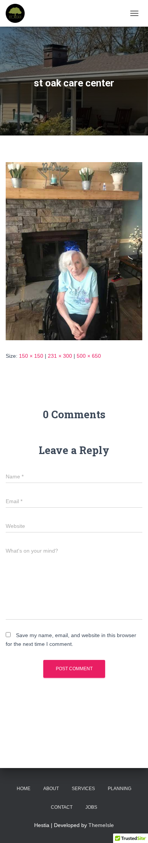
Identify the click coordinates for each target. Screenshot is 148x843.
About (51, 788)
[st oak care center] (74, 251)
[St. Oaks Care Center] (18, 13)
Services (83, 788)
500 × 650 (89, 356)
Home (23, 788)
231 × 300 (60, 356)
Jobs (91, 807)
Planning (119, 788)
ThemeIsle (101, 825)
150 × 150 (31, 356)
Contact (61, 807)
